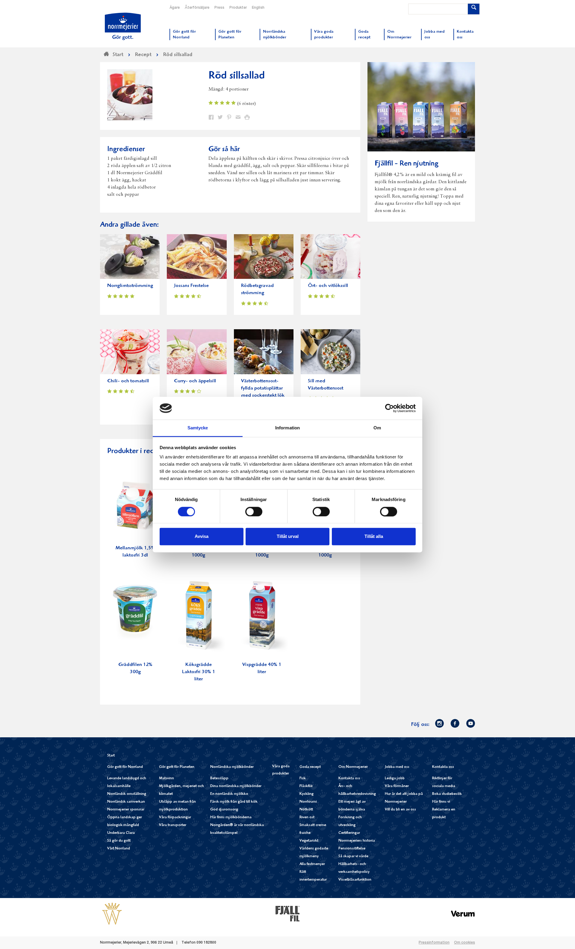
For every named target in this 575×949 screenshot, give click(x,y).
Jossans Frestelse (191, 285)
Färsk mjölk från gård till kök (234, 802)
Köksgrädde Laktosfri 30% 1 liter (198, 672)
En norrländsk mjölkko (229, 794)
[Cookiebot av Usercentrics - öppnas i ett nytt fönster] (389, 408)
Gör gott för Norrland (125, 767)
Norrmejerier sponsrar (125, 810)
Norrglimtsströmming (130, 285)
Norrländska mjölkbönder (232, 767)
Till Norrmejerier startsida (123, 26)
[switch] (253, 511)
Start (111, 756)
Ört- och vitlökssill (328, 285)
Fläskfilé (306, 786)
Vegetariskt (308, 841)
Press (219, 8)
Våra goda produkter (281, 770)
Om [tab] (377, 428)
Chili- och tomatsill (128, 381)
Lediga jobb (395, 778)
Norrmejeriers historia (356, 841)
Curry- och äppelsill (195, 381)
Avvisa (201, 536)
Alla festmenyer (312, 864)
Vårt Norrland (118, 849)
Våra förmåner (397, 786)
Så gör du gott (119, 841)
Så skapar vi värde (353, 856)
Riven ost (306, 817)
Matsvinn (166, 778)
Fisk (302, 778)
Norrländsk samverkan (126, 802)
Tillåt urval (288, 536)
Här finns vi (441, 802)
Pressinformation (434, 943)
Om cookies (464, 943)
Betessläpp (219, 778)
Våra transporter (172, 825)
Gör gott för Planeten (176, 767)
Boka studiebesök (447, 794)
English (258, 8)
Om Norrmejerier (353, 767)
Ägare (175, 8)
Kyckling (306, 794)
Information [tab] (287, 428)
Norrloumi (308, 802)
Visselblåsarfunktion (354, 880)
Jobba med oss (397, 767)
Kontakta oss (349, 778)
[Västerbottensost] (112, 913)
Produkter (238, 8)
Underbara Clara (121, 833)
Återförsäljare (197, 8)
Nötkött (306, 810)
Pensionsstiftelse (351, 849)
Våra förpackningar (175, 817)
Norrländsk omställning (126, 794)
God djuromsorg (224, 810)
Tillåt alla (373, 536)
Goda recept (310, 767)
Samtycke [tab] (197, 428)
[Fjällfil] (287, 913)
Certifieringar (349, 833)
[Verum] (463, 913)
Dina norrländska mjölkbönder (235, 786)
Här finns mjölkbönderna (231, 817)
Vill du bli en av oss (400, 810)
